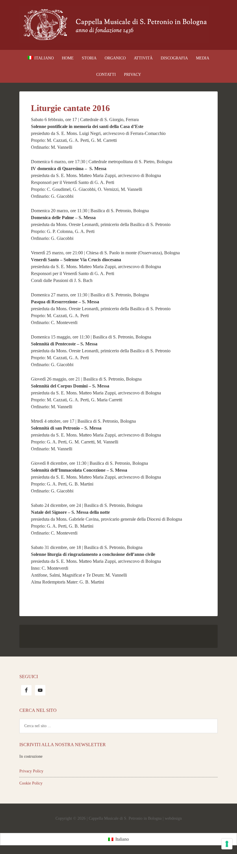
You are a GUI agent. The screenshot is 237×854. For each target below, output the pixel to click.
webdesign (173, 818)
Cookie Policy (30, 783)
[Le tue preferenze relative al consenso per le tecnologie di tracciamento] (226, 843)
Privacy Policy (31, 771)
